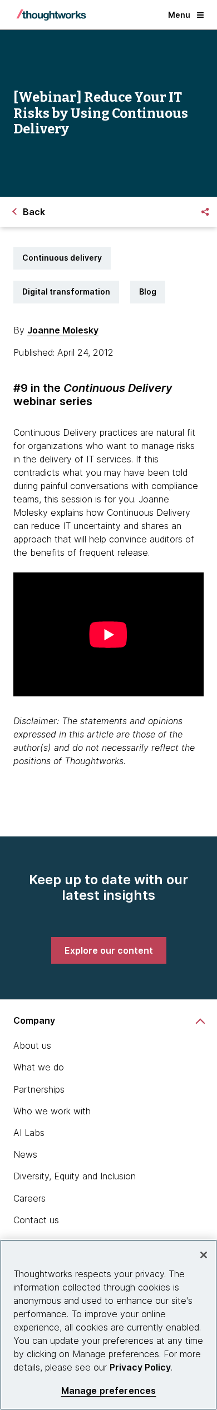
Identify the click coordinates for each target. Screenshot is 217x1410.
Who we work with (52, 1111)
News (25, 1154)
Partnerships (39, 1089)
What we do (38, 1067)
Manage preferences (108, 1391)
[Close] (203, 1255)
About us (32, 1045)
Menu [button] (179, 14)
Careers (29, 1198)
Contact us (36, 1219)
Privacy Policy (140, 1367)
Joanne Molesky (62, 330)
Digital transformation (66, 291)
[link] (108, 950)
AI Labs (29, 1132)
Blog (147, 291)
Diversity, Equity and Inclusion (74, 1176)
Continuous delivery (62, 257)
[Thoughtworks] (51, 15)
